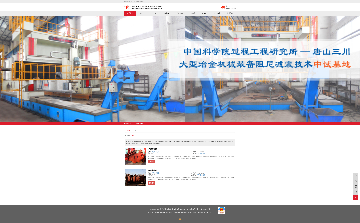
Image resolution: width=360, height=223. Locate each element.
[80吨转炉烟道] (135, 156)
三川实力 (192, 13)
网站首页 (130, 13)
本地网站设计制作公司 (204, 212)
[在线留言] (355, 192)
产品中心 (180, 13)
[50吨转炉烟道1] (135, 177)
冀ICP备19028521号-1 (204, 209)
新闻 (135, 130)
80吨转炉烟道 (152, 149)
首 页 (135, 123)
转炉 (201, 153)
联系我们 (230, 13)
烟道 (203, 153)
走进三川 (143, 13)
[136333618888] (355, 181)
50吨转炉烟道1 (152, 170)
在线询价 (151, 161)
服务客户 (167, 13)
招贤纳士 (205, 13)
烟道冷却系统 (155, 152)
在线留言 (217, 13)
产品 (128, 130)
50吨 (197, 175)
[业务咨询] (355, 175)
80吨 (197, 153)
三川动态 (155, 13)
